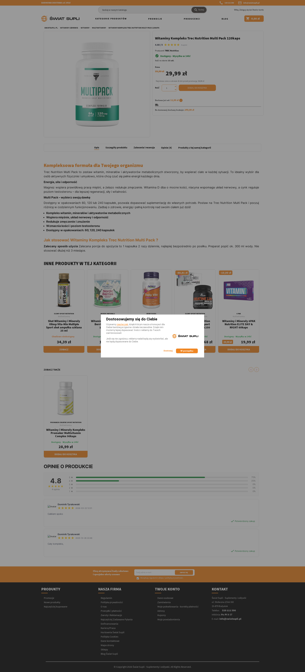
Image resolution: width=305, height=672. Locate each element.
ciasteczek (122, 324)
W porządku (186, 351)
